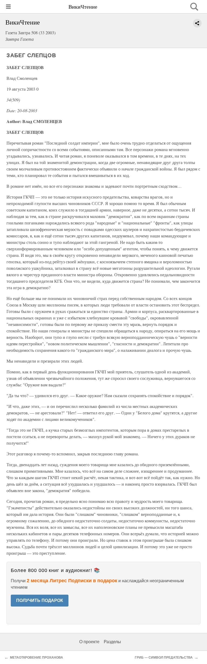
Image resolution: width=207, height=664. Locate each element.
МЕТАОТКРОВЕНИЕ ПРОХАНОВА (36, 657)
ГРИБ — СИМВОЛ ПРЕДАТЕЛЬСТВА (164, 657)
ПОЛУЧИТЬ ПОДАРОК (39, 600)
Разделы (112, 641)
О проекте (89, 641)
